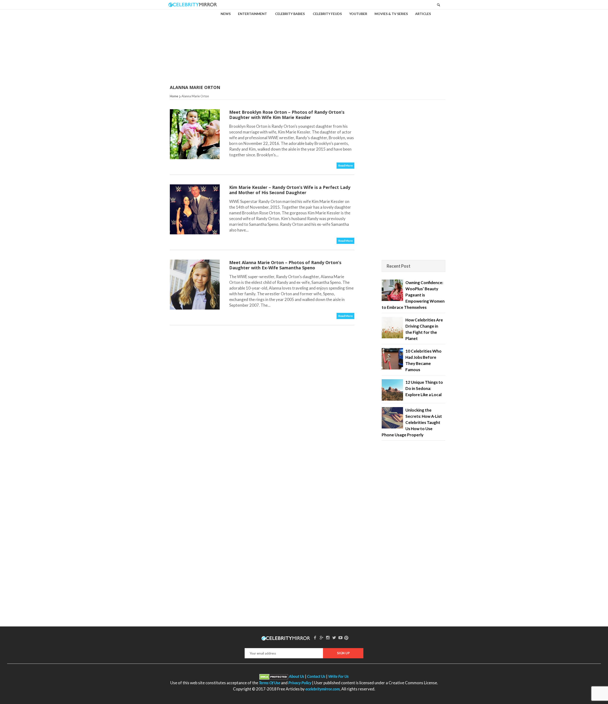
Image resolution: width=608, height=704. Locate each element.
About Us (296, 676)
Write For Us (338, 676)
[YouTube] (340, 637)
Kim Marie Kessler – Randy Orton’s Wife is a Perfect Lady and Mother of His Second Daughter (289, 189)
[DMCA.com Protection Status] (273, 676)
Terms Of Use (269, 682)
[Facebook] (315, 637)
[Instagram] (328, 637)
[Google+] (321, 637)
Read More (345, 165)
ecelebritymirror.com (322, 688)
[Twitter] (334, 637)
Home (174, 96)
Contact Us (316, 676)
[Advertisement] (304, 44)
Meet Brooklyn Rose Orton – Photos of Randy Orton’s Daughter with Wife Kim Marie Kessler (286, 114)
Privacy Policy (299, 682)
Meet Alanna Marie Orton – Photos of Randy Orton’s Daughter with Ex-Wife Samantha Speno (285, 265)
